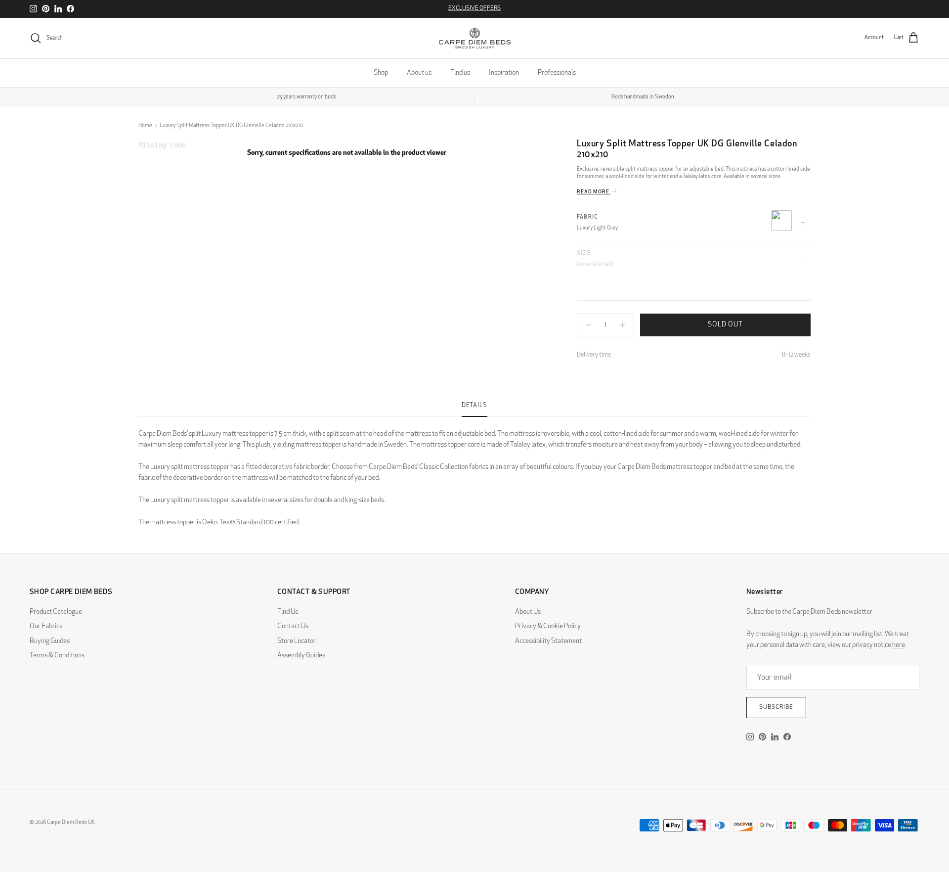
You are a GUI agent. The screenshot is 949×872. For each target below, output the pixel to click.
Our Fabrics (46, 626)
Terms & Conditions (57, 655)
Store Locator (296, 641)
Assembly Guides (301, 655)
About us (419, 73)
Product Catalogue (56, 612)
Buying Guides (50, 641)
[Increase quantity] (625, 325)
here (898, 645)
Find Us (287, 612)
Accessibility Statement (548, 641)
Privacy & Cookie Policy (548, 626)
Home (145, 126)
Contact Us (292, 626)
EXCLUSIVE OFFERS (474, 8)
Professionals (557, 73)
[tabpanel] (474, 473)
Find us (460, 73)
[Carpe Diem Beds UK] (475, 38)
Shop (381, 73)
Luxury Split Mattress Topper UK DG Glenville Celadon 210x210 (231, 126)
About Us (528, 612)
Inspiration (504, 73)
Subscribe (776, 707)
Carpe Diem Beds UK (71, 823)
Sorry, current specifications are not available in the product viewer (346, 153)
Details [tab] (474, 406)
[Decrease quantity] (586, 325)
